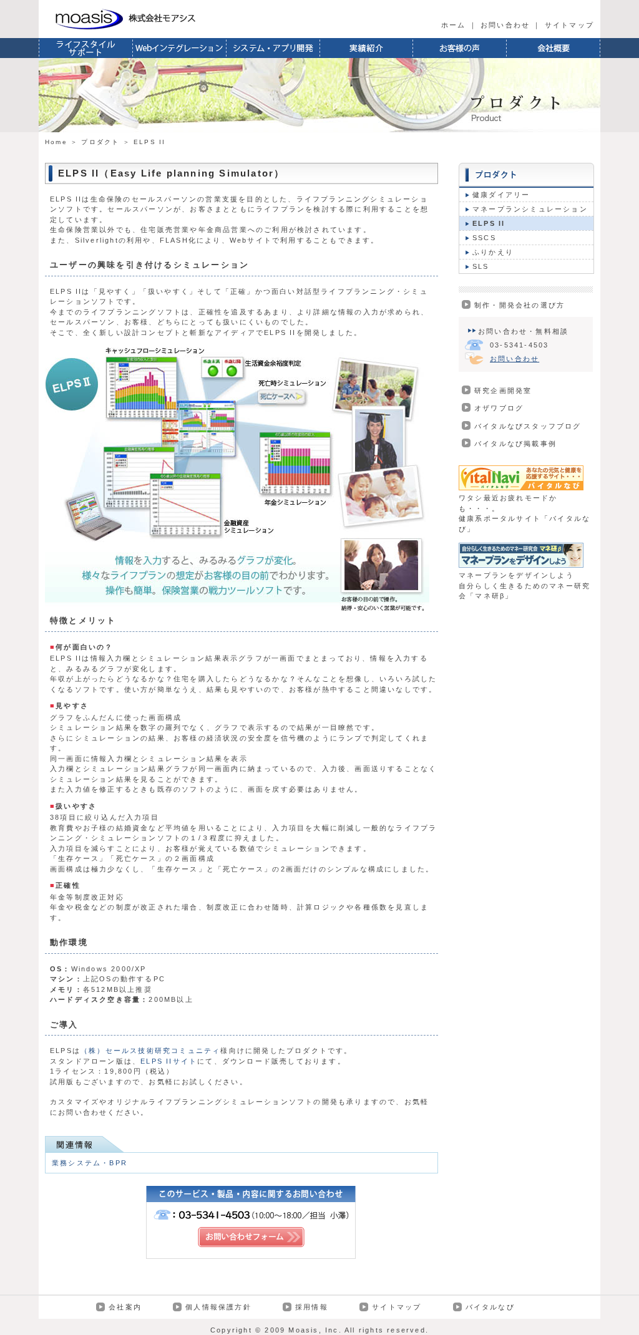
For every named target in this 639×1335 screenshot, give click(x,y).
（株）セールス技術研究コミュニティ (150, 1050)
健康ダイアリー (501, 194)
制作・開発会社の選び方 (519, 305)
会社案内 (125, 1307)
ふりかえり (493, 252)
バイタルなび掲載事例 (515, 443)
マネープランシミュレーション (530, 209)
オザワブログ (499, 408)
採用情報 (311, 1307)
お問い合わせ (505, 25)
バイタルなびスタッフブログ (528, 426)
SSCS (484, 237)
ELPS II (488, 223)
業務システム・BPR (89, 1163)
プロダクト (100, 141)
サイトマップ (569, 25)
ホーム (453, 25)
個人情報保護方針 (218, 1307)
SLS (480, 266)
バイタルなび (490, 1307)
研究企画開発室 (503, 390)
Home (56, 141)
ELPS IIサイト (168, 1061)
